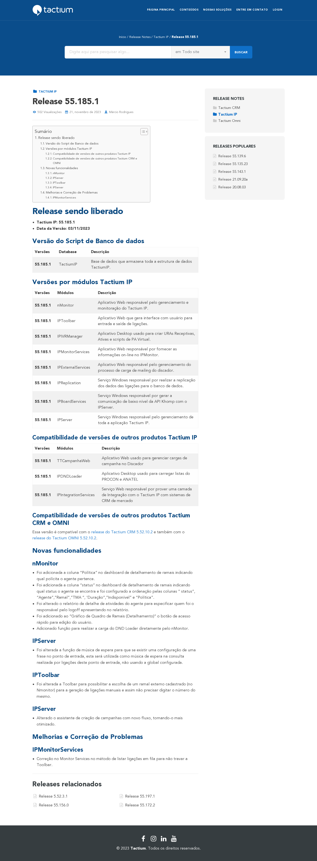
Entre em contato (252, 9)
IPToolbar (59, 182)
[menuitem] (161, 10)
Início (122, 37)
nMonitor (58, 173)
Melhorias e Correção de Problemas (71, 192)
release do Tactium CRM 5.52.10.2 (122, 532)
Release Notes (140, 37)
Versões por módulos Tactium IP (69, 149)
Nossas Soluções (217, 9)
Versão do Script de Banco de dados (72, 143)
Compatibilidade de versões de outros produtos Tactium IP (91, 154)
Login (277, 9)
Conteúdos (189, 9)
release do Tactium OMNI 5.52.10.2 (64, 538)
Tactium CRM (229, 107)
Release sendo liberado (56, 138)
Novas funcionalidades (62, 168)
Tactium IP (161, 37)
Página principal (161, 9)
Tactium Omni (229, 120)
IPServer (58, 178)
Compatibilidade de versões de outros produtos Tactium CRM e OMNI (95, 161)
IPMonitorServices (64, 197)
